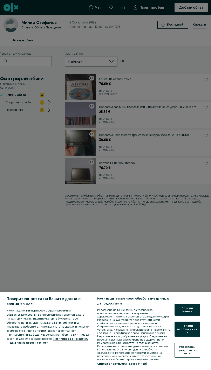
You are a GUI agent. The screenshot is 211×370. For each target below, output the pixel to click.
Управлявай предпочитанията (187, 350)
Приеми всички (187, 309)
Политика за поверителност (28, 342)
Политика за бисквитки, (70, 338)
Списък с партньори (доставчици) (122, 363)
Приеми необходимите (187, 329)
